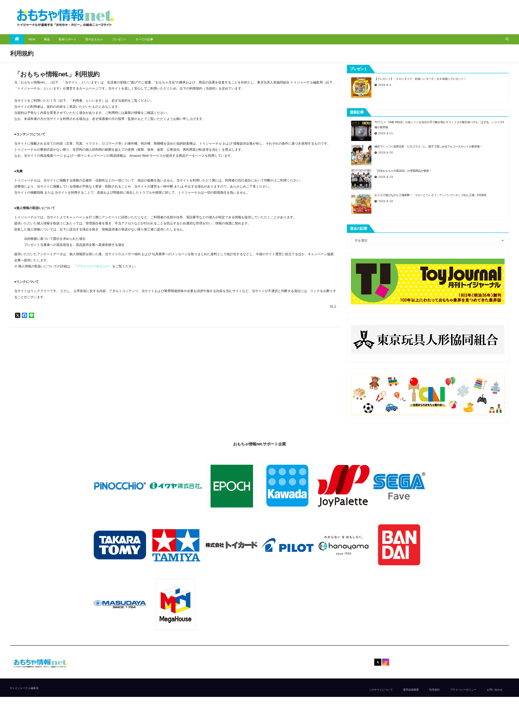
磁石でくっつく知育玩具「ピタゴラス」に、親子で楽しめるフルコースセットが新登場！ (428, 146)
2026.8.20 (385, 152)
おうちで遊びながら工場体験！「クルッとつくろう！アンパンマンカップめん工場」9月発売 (430, 195)
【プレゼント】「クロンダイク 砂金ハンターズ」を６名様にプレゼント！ (420, 78)
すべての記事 (144, 39)
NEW (31, 39)
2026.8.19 (385, 176)
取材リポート (67, 39)
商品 (47, 39)
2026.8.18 (385, 201)
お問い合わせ (495, 689)
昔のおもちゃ (94, 39)
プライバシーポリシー (463, 689)
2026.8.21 (385, 133)
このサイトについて (381, 689)
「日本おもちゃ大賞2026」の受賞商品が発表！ (403, 170)
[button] (507, 39)
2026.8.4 (384, 84)
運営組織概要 (411, 689)
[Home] (17, 39)
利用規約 (434, 689)
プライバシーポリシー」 (94, 266)
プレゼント (119, 39)
